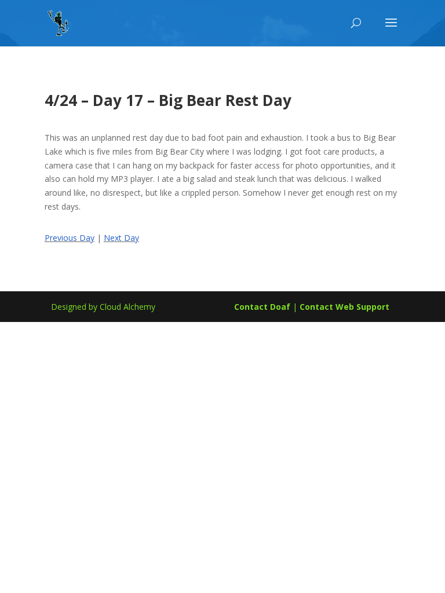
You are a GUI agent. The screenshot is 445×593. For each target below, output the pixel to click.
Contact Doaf (262, 306)
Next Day (121, 237)
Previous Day (69, 237)
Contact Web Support (344, 306)
